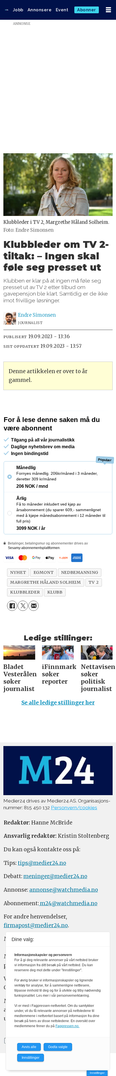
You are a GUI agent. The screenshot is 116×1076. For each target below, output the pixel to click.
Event (62, 9)
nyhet (18, 572)
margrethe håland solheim (45, 582)
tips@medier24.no (42, 863)
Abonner (86, 9)
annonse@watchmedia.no (63, 890)
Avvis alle (29, 1047)
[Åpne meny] (108, 10)
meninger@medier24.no (55, 876)
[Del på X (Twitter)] (23, 606)
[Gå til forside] (6, 9)
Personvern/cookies (74, 807)
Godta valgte (58, 1047)
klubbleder (25, 592)
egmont (44, 572)
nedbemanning (79, 572)
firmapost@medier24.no (36, 925)
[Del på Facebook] (12, 606)
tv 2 (93, 582)
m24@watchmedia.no (68, 903)
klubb (55, 592)
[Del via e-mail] (33, 606)
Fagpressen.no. (67, 1026)
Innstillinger (97, 1072)
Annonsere (40, 9)
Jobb (18, 9)
